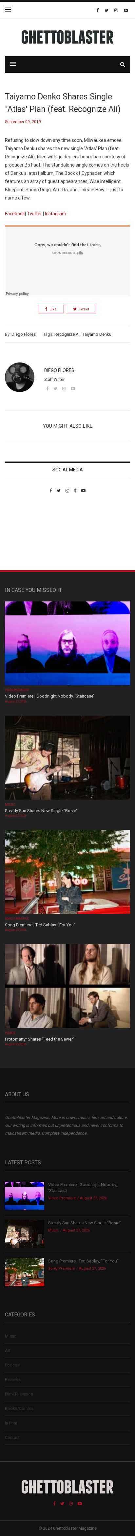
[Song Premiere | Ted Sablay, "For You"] (67, 872)
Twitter (35, 213)
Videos (10, 1033)
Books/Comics (19, 1408)
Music (10, 804)
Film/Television (19, 1393)
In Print (11, 1422)
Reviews (13, 1379)
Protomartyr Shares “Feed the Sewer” (39, 1039)
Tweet (84, 309)
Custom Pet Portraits (24, 538)
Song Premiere (17, 918)
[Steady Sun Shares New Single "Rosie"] (67, 758)
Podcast (13, 1365)
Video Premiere (17, 690)
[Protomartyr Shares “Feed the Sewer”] (67, 986)
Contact (12, 1437)
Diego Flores (23, 334)
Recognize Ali (67, 334)
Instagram (55, 213)
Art (7, 1350)
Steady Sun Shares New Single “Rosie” (41, 810)
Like (53, 309)
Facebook (15, 213)
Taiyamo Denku (97, 334)
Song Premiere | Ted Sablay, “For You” (40, 924)
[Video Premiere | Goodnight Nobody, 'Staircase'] (67, 643)
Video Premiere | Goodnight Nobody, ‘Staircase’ (49, 696)
